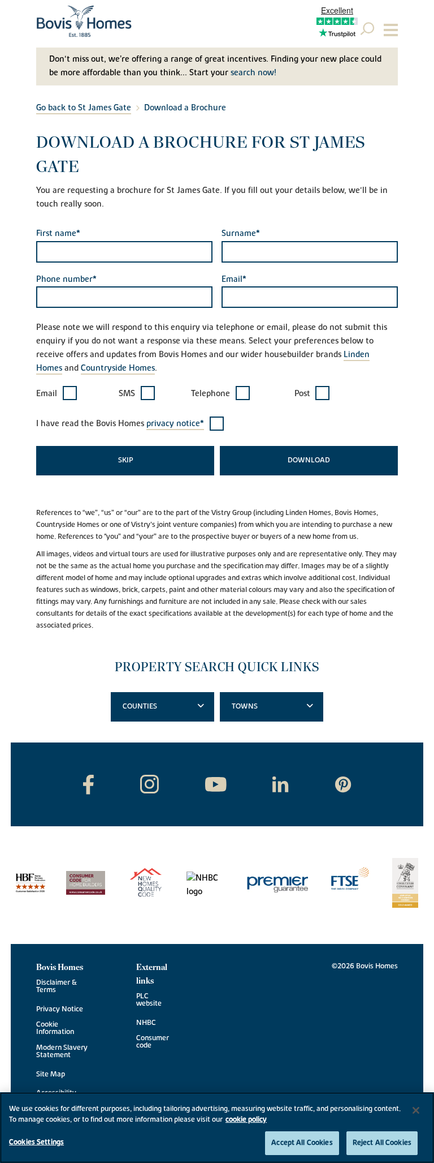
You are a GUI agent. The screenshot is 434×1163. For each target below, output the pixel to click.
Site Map (50, 1074)
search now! (253, 72)
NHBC (146, 1023)
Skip (125, 460)
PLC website (149, 1000)
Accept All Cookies (301, 1142)
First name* (58, 233)
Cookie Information (55, 1028)
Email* (234, 279)
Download (309, 460)
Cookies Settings (36, 1142)
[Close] (415, 1110)
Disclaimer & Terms (56, 986)
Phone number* (66, 279)
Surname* (241, 233)
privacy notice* (175, 423)
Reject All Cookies (382, 1142)
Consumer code (152, 1042)
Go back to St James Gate (83, 107)
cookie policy (246, 1119)
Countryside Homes (118, 368)
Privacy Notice (59, 1009)
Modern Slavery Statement (62, 1051)
